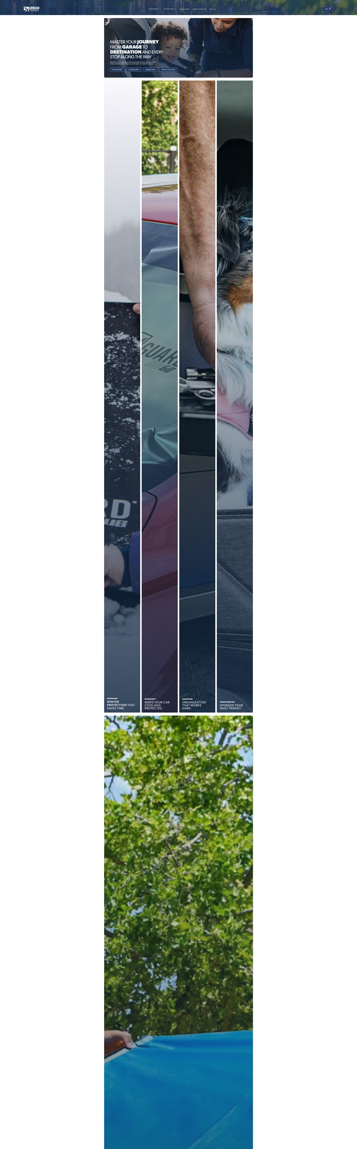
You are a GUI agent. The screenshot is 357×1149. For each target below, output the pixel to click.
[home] (32, 9)
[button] (154, 9)
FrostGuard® (117, 69)
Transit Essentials (168, 69)
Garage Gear (150, 69)
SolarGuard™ (134, 69)
